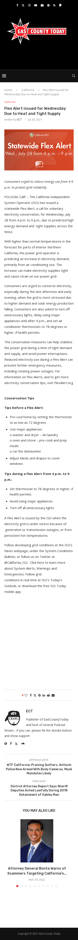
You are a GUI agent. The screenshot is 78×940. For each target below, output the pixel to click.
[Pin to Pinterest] (39, 695)
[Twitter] (23, 5)
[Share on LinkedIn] (43, 695)
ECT (19, 119)
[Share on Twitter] (34, 695)
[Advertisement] (40, 56)
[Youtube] (35, 5)
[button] (8, 853)
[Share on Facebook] (31, 695)
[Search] (74, 76)
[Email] (42, 5)
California (27, 90)
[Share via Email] (53, 695)
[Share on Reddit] (48, 695)
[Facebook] (17, 5)
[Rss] (54, 5)
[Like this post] (26, 695)
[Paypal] (60, 5)
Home (8, 90)
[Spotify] (48, 5)
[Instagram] (29, 5)
